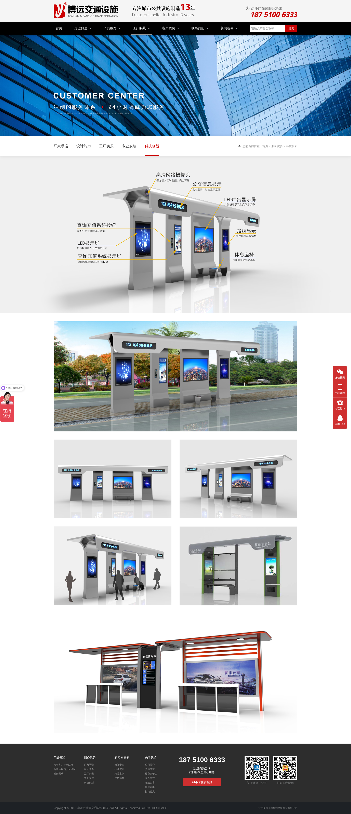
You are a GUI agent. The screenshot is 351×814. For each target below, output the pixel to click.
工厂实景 (139, 28)
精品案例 (119, 773)
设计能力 (83, 146)
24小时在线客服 (202, 782)
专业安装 (129, 146)
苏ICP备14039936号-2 (154, 808)
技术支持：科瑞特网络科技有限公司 (277, 807)
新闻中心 (119, 764)
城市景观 (58, 773)
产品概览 (110, 28)
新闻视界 (227, 28)
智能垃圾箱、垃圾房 (65, 769)
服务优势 (277, 146)
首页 (59, 28)
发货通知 (119, 778)
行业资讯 (119, 769)
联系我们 (197, 28)
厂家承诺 (61, 146)
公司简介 (150, 764)
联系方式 (150, 778)
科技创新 (152, 146)
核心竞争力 (151, 773)
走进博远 (80, 28)
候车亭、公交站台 (63, 764)
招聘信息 (150, 791)
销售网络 (150, 787)
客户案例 (168, 28)
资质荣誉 (150, 769)
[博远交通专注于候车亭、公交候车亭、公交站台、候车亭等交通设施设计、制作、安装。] (87, 11)
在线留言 (150, 782)
